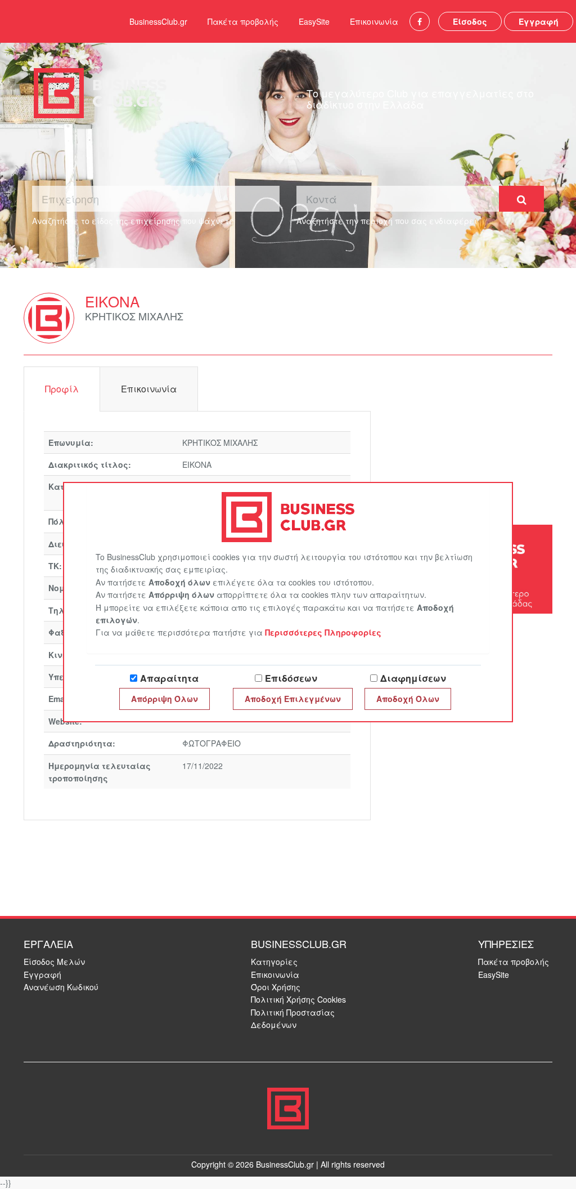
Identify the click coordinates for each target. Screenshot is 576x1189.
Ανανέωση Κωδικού (61, 987)
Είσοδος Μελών (54, 961)
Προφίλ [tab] (62, 388)
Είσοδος (470, 21)
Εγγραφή (539, 21)
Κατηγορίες (274, 961)
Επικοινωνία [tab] (149, 388)
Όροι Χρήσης (275, 987)
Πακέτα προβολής (243, 21)
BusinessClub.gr (158, 21)
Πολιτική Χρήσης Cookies (298, 999)
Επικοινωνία (374, 21)
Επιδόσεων (291, 678)
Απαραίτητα (169, 678)
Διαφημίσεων (413, 678)
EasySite (314, 21)
